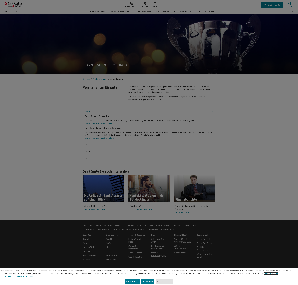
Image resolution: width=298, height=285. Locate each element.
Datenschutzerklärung (25, 276)
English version (7, 276)
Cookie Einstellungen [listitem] (164, 282)
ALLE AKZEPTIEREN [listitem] (132, 282)
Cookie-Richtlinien (271, 273)
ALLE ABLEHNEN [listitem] (147, 282)
